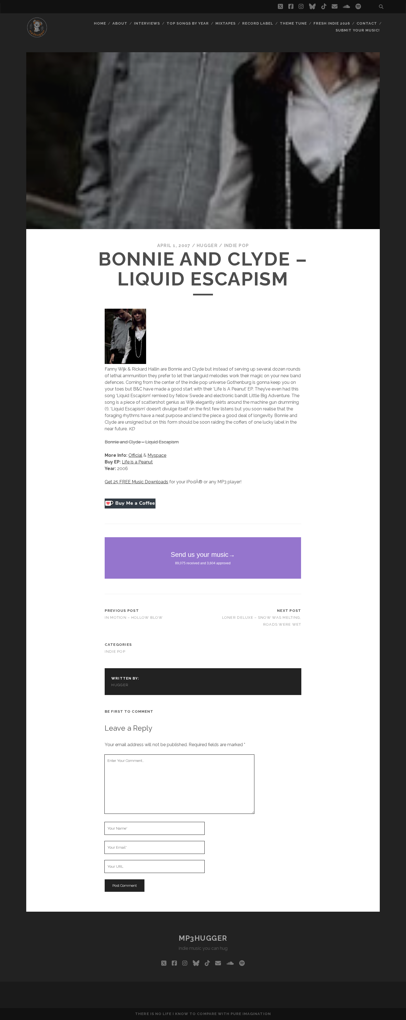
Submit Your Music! (358, 30)
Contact (367, 23)
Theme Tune (293, 23)
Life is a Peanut (137, 462)
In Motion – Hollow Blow (133, 617)
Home (100, 23)
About (119, 23)
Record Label (257, 23)
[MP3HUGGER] (37, 36)
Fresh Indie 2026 (331, 23)
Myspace (156, 455)
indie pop (236, 245)
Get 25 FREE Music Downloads (136, 481)
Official (135, 455)
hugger (207, 245)
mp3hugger (203, 938)
